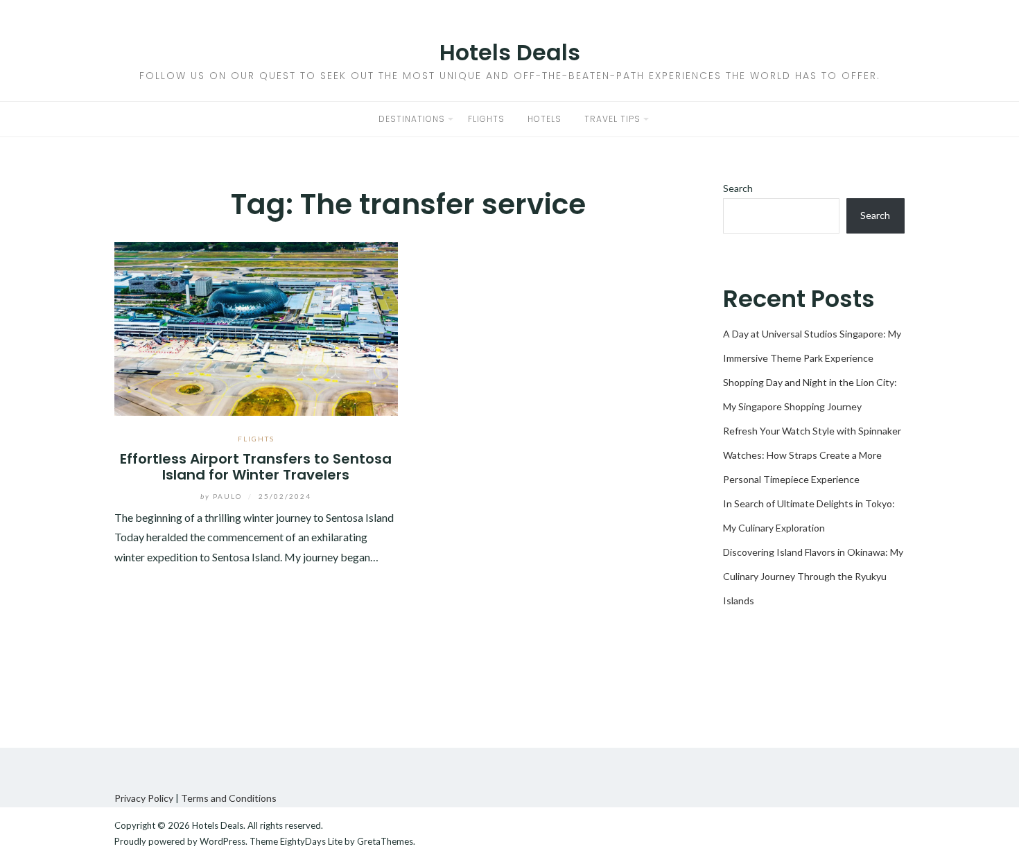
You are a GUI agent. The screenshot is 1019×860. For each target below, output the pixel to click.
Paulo (222, 496)
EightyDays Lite (311, 841)
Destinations (411, 119)
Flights (486, 119)
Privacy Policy (143, 798)
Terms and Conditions (229, 798)
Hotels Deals (509, 52)
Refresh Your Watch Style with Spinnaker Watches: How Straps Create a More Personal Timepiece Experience (812, 455)
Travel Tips (612, 119)
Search (738, 188)
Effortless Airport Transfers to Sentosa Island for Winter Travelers (256, 466)
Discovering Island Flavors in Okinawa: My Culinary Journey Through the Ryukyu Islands (813, 576)
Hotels (544, 119)
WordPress (222, 841)
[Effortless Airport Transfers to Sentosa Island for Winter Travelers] (256, 326)
